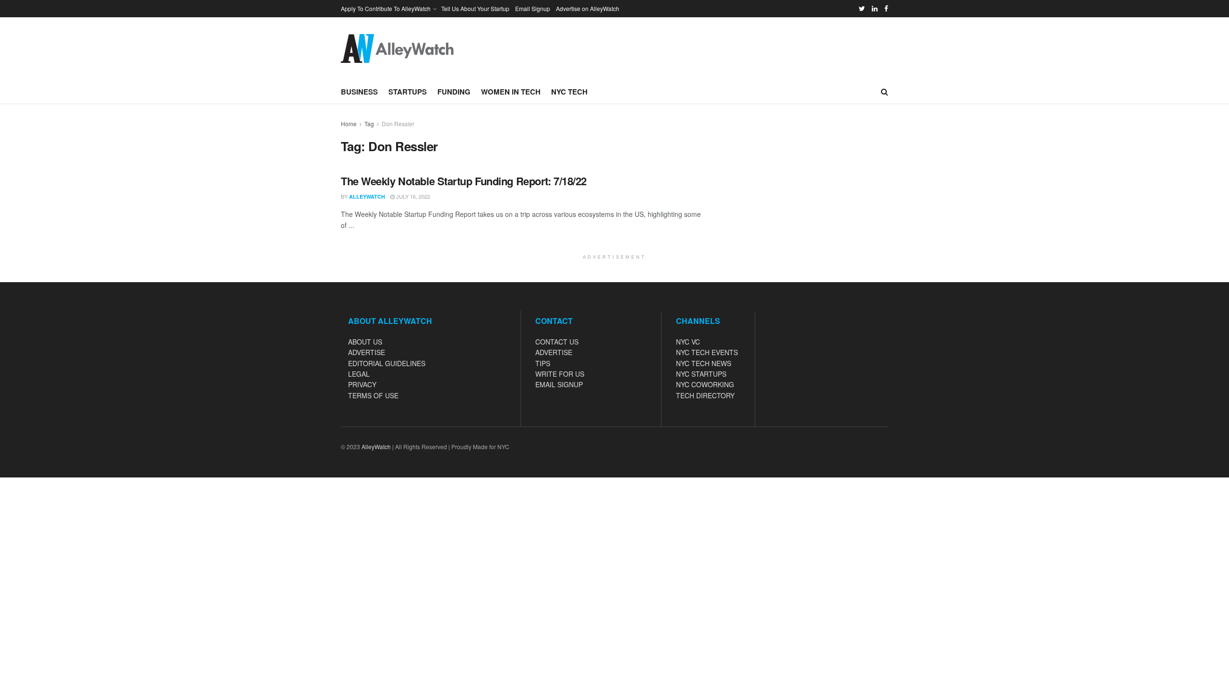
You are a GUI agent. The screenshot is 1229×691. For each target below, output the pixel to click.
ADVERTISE (366, 352)
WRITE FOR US (559, 374)
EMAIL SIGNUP (559, 384)
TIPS (542, 363)
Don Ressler (398, 123)
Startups (407, 91)
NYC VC (688, 341)
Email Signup (532, 8)
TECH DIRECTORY (705, 395)
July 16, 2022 (412, 196)
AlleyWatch (367, 196)
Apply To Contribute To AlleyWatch (386, 8)
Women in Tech (511, 91)
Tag (369, 123)
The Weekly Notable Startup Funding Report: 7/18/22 (464, 181)
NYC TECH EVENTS (707, 352)
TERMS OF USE (373, 395)
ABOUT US (365, 341)
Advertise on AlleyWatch (587, 8)
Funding (453, 91)
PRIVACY (362, 384)
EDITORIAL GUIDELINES (386, 363)
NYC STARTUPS (701, 374)
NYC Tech (569, 91)
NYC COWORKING (705, 384)
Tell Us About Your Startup (475, 8)
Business (359, 91)
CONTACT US (556, 341)
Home (349, 123)
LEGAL (359, 374)
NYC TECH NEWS (703, 363)
